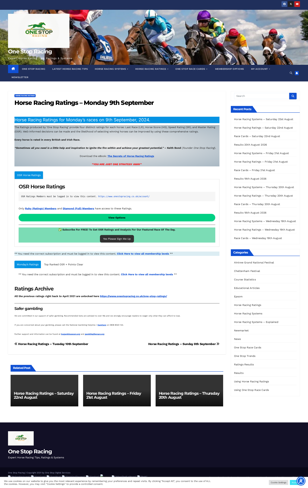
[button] (291, 73)
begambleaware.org (70, 334)
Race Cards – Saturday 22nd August (257, 136)
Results (239, 372)
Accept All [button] (297, 482)
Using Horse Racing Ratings (251, 381)
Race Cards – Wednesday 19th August (258, 238)
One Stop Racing (30, 51)
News (237, 339)
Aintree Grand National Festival (254, 262)
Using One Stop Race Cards (251, 389)
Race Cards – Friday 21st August (254, 170)
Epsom (238, 296)
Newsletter (20, 77)
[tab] (28, 175)
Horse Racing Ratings (151, 68)
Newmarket (241, 330)
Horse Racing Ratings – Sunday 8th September (182, 344)
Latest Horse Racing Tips (70, 68)
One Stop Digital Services (57, 472)
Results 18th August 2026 (250, 212)
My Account (260, 68)
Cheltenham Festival (247, 271)
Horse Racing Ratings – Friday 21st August (113, 395)
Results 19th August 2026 (250, 178)
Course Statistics (245, 279)
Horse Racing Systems (111, 68)
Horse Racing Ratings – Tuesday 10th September (52, 344)
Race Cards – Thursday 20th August (257, 204)
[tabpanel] (117, 213)
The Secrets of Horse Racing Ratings (130, 156)
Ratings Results (244, 364)
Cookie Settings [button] (278, 482)
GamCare (102, 325)
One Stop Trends (245, 356)
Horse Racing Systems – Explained (256, 322)
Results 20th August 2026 (250, 144)
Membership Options (229, 68)
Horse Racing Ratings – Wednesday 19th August (264, 229)
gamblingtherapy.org (94, 334)
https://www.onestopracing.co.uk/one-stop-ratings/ (133, 296)
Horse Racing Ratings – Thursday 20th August (189, 395)
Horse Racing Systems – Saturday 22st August (263, 119)
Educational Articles (247, 288)
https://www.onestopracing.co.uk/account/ (124, 196)
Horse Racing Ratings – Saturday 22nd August (44, 395)
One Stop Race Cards (190, 68)
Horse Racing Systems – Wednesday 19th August (265, 221)
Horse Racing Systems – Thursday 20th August (264, 187)
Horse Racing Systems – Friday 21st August (261, 153)
